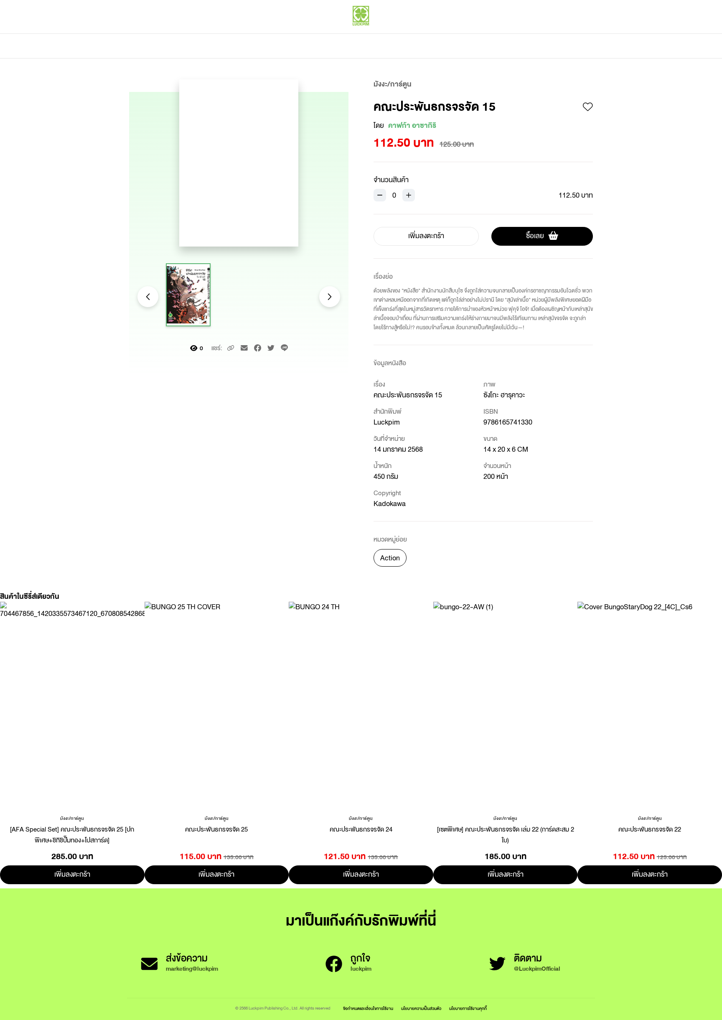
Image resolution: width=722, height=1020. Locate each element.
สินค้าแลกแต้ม (326, 46)
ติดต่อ (444, 46)
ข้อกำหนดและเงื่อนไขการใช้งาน (368, 1008)
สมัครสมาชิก (577, 33)
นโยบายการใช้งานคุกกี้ (468, 1008)
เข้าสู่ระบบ (538, 33)
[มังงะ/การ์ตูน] (72, 818)
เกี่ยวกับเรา (390, 46)
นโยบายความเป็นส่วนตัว (421, 1008)
